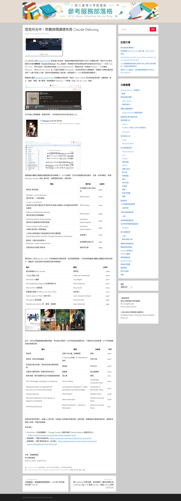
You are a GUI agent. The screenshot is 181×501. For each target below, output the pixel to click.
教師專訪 (124, 268)
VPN (75, 114)
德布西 (76, 470)
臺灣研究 (124, 201)
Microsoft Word (128, 144)
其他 (122, 275)
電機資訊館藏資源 (127, 244)
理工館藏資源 (125, 232)
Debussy (46, 470)
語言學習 (125, 208)
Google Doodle (44, 61)
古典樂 (71, 470)
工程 (123, 236)
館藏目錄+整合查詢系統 (129, 117)
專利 (123, 179)
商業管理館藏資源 (127, 220)
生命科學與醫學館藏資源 (129, 224)
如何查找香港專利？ (128, 48)
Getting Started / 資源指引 (130, 90)
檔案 (123, 196)
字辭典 (124, 186)
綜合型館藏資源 (126, 148)
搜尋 (153, 29)
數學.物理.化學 (127, 239)
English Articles (126, 261)
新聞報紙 (125, 176)
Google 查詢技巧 (127, 251)
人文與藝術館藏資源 (65, 467)
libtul (47, 34)
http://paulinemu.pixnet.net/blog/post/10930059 (71, 438)
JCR (123, 155)
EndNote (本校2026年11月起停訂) (134, 128)
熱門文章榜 (125, 271)
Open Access (127, 101)
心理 (123, 216)
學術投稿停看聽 (126, 97)
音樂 (83, 470)
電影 (80, 470)
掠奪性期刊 (126, 104)
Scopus (125, 158)
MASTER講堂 (125, 254)
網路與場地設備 (126, 247)
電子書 (49, 467)
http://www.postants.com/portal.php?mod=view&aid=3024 (52, 435)
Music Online (64, 470)
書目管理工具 (125, 120)
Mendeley (126, 132)
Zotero (124, 124)
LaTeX (124, 140)
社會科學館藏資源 (127, 212)
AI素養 (123, 94)
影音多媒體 (55, 467)
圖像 (123, 189)
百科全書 (125, 183)
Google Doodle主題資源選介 (37, 467)
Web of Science (128, 152)
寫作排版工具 (125, 136)
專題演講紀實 (125, 257)
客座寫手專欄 (125, 264)
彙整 (122, 284)
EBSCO (124, 165)
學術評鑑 (125, 162)
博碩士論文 (126, 169)
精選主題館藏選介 (127, 109)
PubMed (125, 228)
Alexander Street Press (45, 78)
